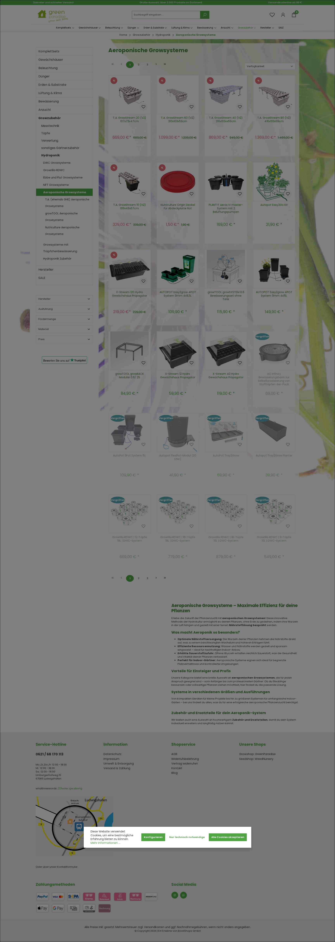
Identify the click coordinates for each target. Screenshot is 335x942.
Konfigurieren (153, 837)
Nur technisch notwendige (187, 837)
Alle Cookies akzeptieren (227, 837)
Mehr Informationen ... (105, 843)
